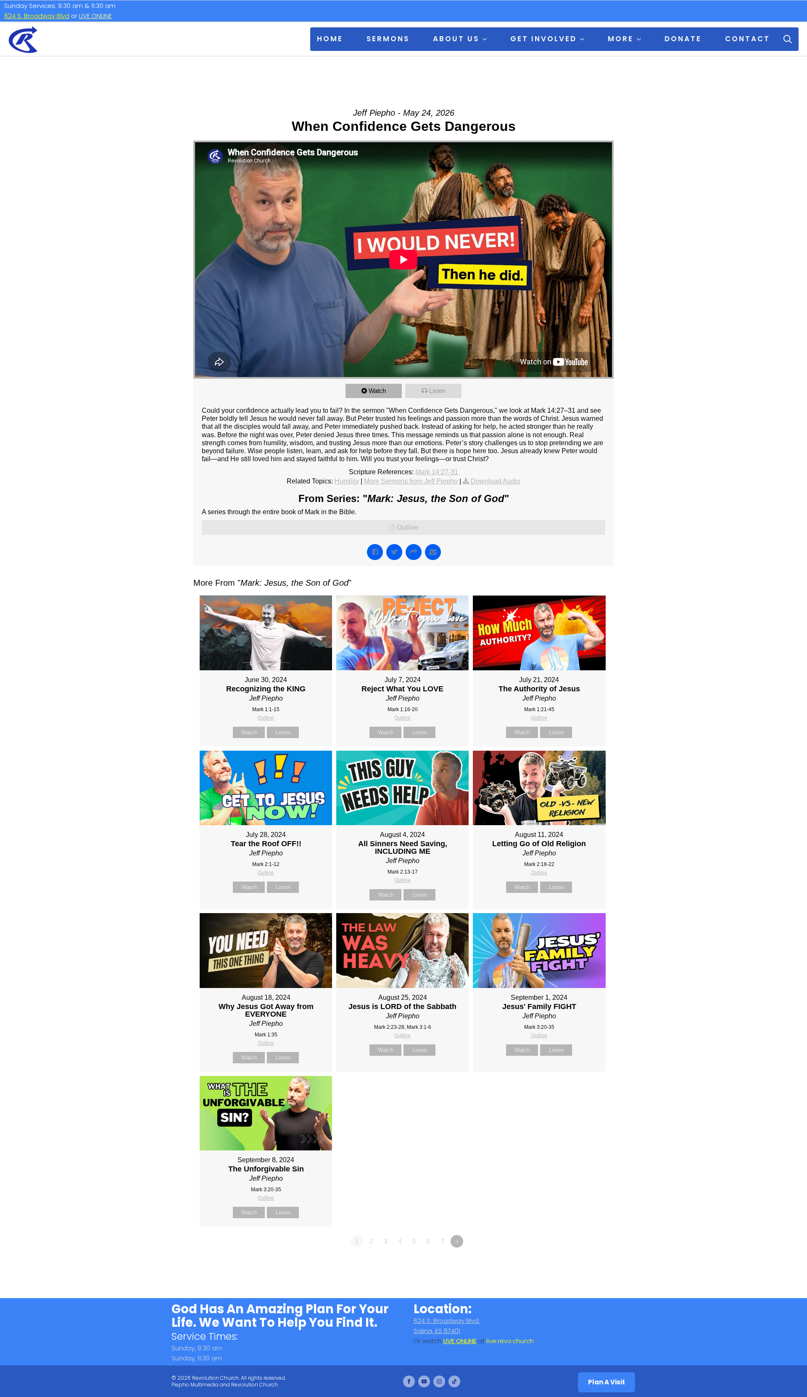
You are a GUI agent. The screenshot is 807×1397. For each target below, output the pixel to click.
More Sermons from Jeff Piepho (411, 481)
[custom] (454, 1381)
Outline (407, 527)
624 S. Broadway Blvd (36, 15)
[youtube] (424, 1381)
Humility (347, 481)
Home (330, 39)
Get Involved (543, 39)
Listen (437, 390)
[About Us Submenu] (486, 39)
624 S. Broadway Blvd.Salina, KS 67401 (447, 1325)
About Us (456, 39)
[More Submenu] (640, 39)
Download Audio (495, 481)
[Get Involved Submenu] (584, 39)
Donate (683, 39)
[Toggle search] (788, 39)
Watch (377, 390)
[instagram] (439, 1381)
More (620, 39)
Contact (747, 39)
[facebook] (409, 1381)
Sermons (388, 39)
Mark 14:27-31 (436, 471)
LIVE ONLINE (95, 15)
